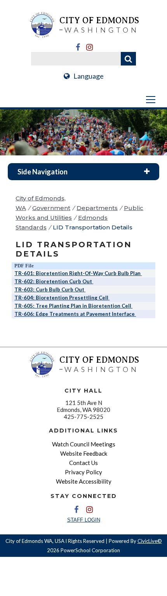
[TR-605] (131, 306)
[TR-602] (92, 281)
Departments (97, 208)
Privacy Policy (83, 472)
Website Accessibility (83, 481)
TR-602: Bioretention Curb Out (53, 281)
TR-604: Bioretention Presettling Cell (61, 298)
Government (51, 208)
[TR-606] (135, 314)
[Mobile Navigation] (83, 99)
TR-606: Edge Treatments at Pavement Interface (74, 314)
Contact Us (83, 462)
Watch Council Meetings (83, 444)
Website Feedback (83, 453)
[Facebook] (78, 47)
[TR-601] (141, 273)
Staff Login (83, 520)
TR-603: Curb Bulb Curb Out (49, 289)
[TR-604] (109, 298)
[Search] (128, 58)
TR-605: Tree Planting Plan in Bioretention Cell (72, 306)
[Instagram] (89, 47)
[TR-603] (84, 289)
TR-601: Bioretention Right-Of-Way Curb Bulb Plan (77, 273)
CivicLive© (149, 541)
